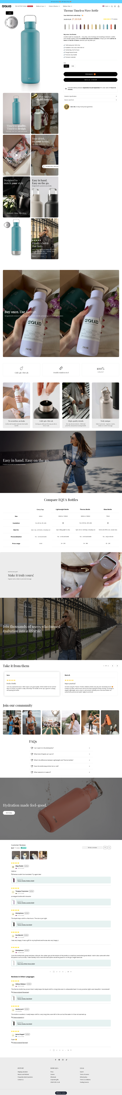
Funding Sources (84, 1082)
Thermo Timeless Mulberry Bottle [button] (25, 881)
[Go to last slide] (112, 666)
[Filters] (105, 847)
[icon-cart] (118, 6)
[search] (112, 6)
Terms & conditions (85, 1079)
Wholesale (53, 1077)
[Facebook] (55, 1060)
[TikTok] (66, 1060)
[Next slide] (117, 666)
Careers (52, 1074)
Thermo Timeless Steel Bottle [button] (24, 998)
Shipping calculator (23, 1072)
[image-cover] (17, 155)
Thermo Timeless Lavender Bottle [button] (25, 903)
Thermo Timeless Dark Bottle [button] (24, 925)
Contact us (20, 1079)
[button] (107, 19)
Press (51, 1072)
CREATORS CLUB (55, 1082)
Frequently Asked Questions (25, 1077)
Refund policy (83, 1077)
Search (82, 1072)
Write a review (92, 847)
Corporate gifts (54, 1079)
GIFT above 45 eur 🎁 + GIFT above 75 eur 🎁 (61, 1)
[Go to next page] (71, 972)
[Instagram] (63, 1060)
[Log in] (115, 6)
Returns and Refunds (23, 1074)
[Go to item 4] (43, 855)
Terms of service (84, 1074)
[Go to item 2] (25, 855)
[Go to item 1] (16, 855)
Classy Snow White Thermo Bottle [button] (26, 964)
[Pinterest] (59, 1060)
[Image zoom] (30, 50)
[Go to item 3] (34, 855)
